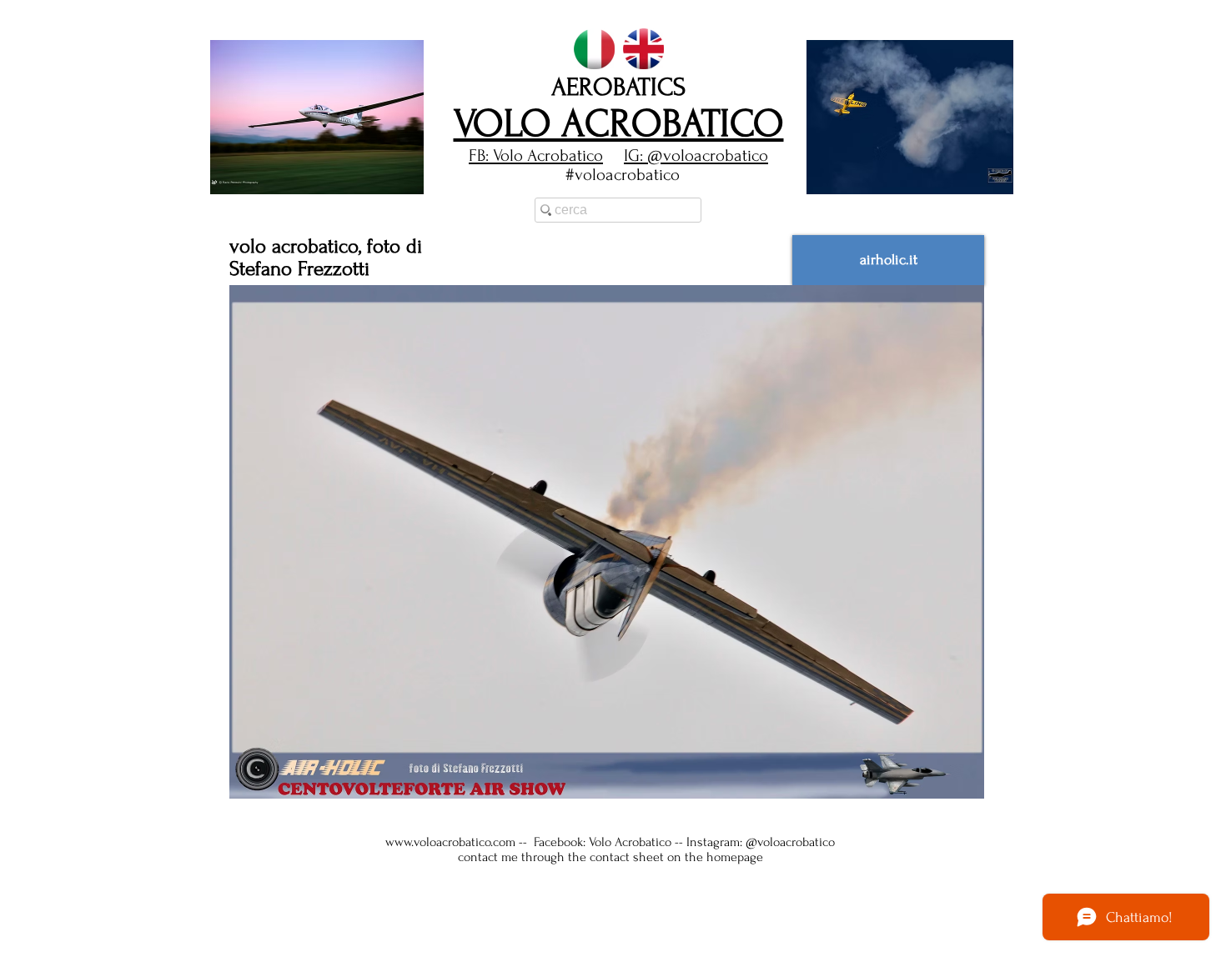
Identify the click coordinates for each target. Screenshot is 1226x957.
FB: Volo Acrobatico (536, 155)
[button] (317, 117)
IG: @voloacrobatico (696, 155)
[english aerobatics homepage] (643, 48)
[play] (972, 179)
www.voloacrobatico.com (450, 841)
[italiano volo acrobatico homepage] (594, 48)
